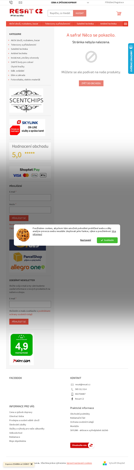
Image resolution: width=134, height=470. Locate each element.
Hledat (80, 13)
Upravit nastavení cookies (79, 463)
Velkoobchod (15, 433)
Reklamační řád (77, 418)
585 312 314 (80, 389)
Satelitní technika (19, 49)
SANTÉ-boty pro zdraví (22, 62)
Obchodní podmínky (80, 414)
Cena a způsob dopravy (63, 2)
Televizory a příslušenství (23, 44)
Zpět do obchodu (91, 83)
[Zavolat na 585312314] (14, 2)
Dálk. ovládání (17, 71)
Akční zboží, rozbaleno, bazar (25, 40)
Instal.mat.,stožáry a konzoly (25, 58)
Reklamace (14, 437)
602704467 (80, 394)
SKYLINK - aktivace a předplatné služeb (89, 430)
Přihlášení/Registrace (114, 2)
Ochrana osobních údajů (82, 422)
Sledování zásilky (17, 424)
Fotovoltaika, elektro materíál (25, 79)
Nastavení (85, 240)
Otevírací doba (16, 416)
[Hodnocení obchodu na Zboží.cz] (82, 445)
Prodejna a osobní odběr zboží (24, 420)
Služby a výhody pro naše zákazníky (26, 428)
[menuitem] (24, 23)
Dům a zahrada (18, 75)
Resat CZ (79, 399)
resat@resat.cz (82, 384)
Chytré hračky (18, 66)
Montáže (74, 426)
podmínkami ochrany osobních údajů (29, 312)
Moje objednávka (17, 441)
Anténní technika (19, 53)
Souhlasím (109, 240)
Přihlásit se (19, 218)
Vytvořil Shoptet (117, 463)
